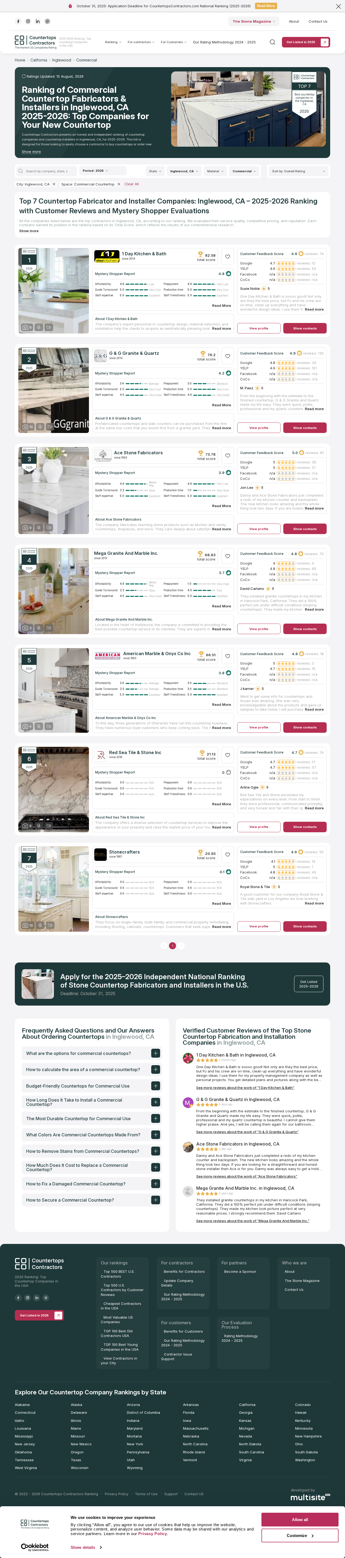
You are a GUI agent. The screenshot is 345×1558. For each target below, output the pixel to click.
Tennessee (24, 1460)
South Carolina (251, 1452)
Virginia (245, 1460)
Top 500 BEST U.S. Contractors (117, 1273)
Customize (297, 1535)
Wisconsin (79, 1468)
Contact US (193, 1494)
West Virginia (26, 1468)
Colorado (303, 1404)
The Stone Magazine (252, 21)
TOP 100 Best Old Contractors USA (117, 1333)
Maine (76, 1428)
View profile (258, 328)
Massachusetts (196, 1428)
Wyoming (135, 1468)
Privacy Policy (116, 1494)
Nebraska (191, 1436)
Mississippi (24, 1436)
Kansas (245, 1420)
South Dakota (306, 1452)
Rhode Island (194, 1452)
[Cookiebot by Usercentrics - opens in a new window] (34, 1547)
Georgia (246, 1412)
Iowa (187, 1420)
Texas (76, 1460)
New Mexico (81, 1444)
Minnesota (304, 1428)
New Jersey (25, 1444)
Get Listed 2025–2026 (308, 983)
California (247, 1404)
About (294, 21)
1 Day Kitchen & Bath (144, 254)
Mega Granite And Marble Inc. (126, 553)
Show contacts (305, 328)
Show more (31, 151)
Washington (305, 1460)
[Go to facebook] (18, 21)
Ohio (299, 1444)
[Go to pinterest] (47, 21)
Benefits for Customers (183, 1331)
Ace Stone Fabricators (138, 452)
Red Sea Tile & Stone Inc (135, 752)
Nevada (245, 1436)
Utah (131, 1460)
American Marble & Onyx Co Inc (157, 653)
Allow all (300, 1519)
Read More (266, 6)
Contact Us (318, 21)
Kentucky (302, 1420)
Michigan (246, 1428)
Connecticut (25, 1412)
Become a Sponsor (240, 1271)
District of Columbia (143, 1412)
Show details (83, 1547)
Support (171, 1494)
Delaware (79, 1412)
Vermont (190, 1460)
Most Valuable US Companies (117, 1319)
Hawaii (300, 1412)
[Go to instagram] (28, 21)
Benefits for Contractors (184, 1271)
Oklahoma (23, 1452)
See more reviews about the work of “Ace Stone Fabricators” (246, 1176)
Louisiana (23, 1428)
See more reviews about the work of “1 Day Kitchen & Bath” (245, 1087)
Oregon (77, 1452)
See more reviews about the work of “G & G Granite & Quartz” (247, 1132)
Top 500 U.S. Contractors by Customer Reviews (122, 1290)
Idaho (19, 1420)
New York (135, 1444)
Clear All (132, 184)
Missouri (78, 1436)
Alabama (22, 1404)
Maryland (135, 1428)
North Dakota (250, 1444)
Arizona (133, 1404)
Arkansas (191, 1404)
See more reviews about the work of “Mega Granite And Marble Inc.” (252, 1221)
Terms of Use (146, 1494)
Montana (134, 1436)
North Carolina (195, 1444)
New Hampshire (308, 1436)
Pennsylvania (138, 1452)
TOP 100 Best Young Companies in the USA (120, 1346)
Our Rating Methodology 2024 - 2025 (224, 42)
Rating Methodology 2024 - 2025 (240, 1338)
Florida (188, 1412)
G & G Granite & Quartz (134, 353)
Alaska (76, 1404)
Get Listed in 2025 (301, 42)
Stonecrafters (124, 852)
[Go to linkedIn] (37, 21)
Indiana (133, 1420)
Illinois (76, 1420)
